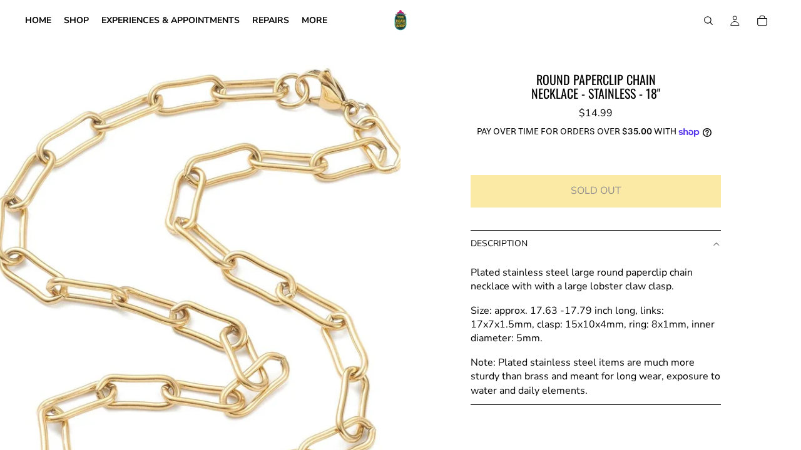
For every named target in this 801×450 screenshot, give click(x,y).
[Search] (708, 20)
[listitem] (314, 20)
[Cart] (762, 20)
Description (499, 243)
